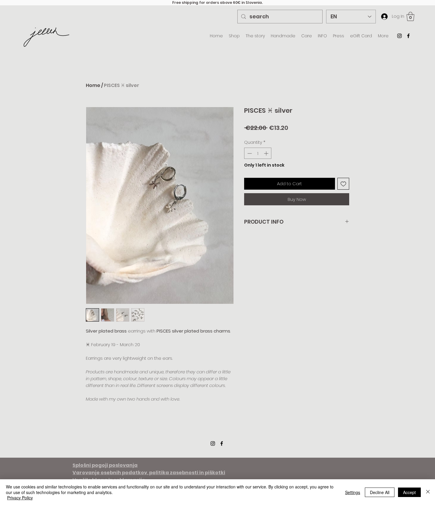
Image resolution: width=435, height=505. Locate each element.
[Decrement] (249, 153)
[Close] (427, 492)
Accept (409, 492)
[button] (410, 16)
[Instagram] (399, 36)
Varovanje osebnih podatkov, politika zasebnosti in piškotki (148, 472)
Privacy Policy (20, 498)
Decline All (379, 492)
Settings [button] (352, 492)
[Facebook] (408, 36)
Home (93, 85)
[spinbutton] (258, 153)
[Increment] (267, 153)
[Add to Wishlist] (343, 184)
